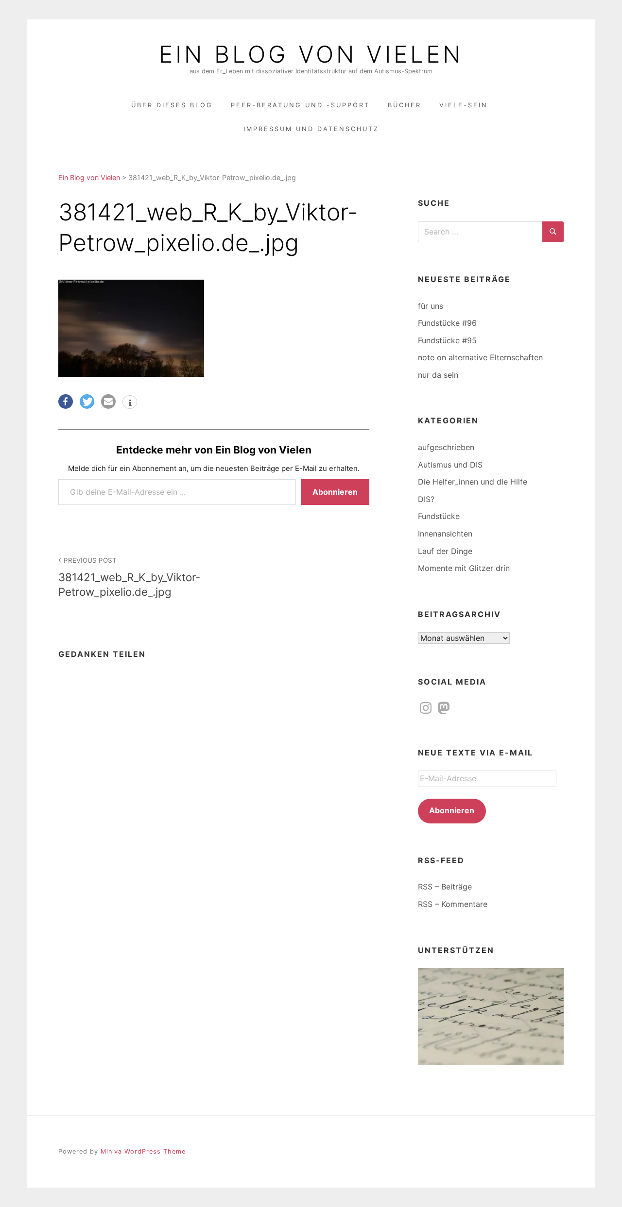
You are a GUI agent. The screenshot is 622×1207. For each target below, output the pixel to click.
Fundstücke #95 (447, 340)
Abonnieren (335, 492)
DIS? (426, 499)
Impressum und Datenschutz (311, 129)
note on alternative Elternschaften (480, 357)
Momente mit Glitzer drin (464, 568)
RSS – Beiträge (445, 886)
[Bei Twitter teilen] (87, 401)
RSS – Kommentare (452, 904)
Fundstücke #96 (447, 323)
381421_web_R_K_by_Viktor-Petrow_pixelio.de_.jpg (129, 577)
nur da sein (438, 375)
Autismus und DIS (450, 464)
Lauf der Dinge (445, 551)
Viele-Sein (463, 105)
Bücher (404, 105)
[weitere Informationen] (130, 403)
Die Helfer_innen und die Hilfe (472, 481)
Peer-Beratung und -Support (300, 105)
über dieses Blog (172, 105)
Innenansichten (445, 533)
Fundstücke (439, 516)
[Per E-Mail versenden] (108, 401)
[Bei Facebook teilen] (65, 401)
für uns (430, 306)
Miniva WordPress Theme (143, 1151)
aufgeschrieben (446, 447)
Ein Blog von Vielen (311, 54)
